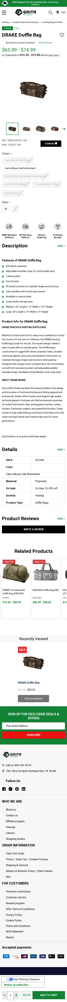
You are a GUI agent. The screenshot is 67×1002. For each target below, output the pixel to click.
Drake (16, 28)
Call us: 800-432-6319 (18, 765)
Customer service (16, 897)
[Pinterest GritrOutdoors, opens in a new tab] (17, 789)
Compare (50, 144)
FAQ (8, 876)
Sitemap (10, 827)
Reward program (15, 903)
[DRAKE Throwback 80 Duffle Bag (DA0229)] (16, 573)
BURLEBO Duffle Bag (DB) (46, 590)
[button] (31, 55)
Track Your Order (15, 853)
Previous (3, 129)
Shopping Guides (15, 838)
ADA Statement (14, 931)
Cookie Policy (35, 921)
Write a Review (45, 43)
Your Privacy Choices (26, 979)
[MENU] (4, 12)
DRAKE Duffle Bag (29, 682)
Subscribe (33, 735)
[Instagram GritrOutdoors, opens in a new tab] (10, 789)
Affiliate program (15, 821)
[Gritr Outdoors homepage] (27, 12)
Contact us (12, 815)
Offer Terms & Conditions (20, 909)
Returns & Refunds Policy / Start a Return (29, 871)
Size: (6, 202)
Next (63, 129)
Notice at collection (16, 984)
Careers (10, 833)
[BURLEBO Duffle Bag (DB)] (46, 573)
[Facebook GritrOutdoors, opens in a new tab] (4, 789)
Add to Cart (49, 995)
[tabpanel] (16, 588)
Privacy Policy (35, 915)
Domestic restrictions (18, 891)
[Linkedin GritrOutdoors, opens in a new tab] (23, 789)
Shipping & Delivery (17, 865)
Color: (7, 154)
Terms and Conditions (35, 926)
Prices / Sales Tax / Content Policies (27, 859)
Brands (10, 937)
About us (11, 809)
